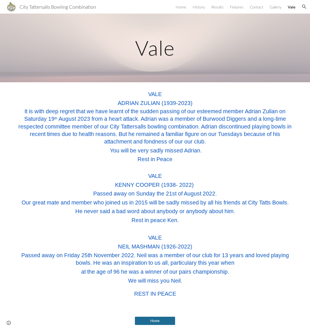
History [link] (199, 7)
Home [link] (181, 7)
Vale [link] (291, 7)
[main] (155, 48)
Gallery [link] (275, 7)
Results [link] (217, 7)
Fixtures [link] (236, 7)
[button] (304, 7)
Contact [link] (256, 7)
